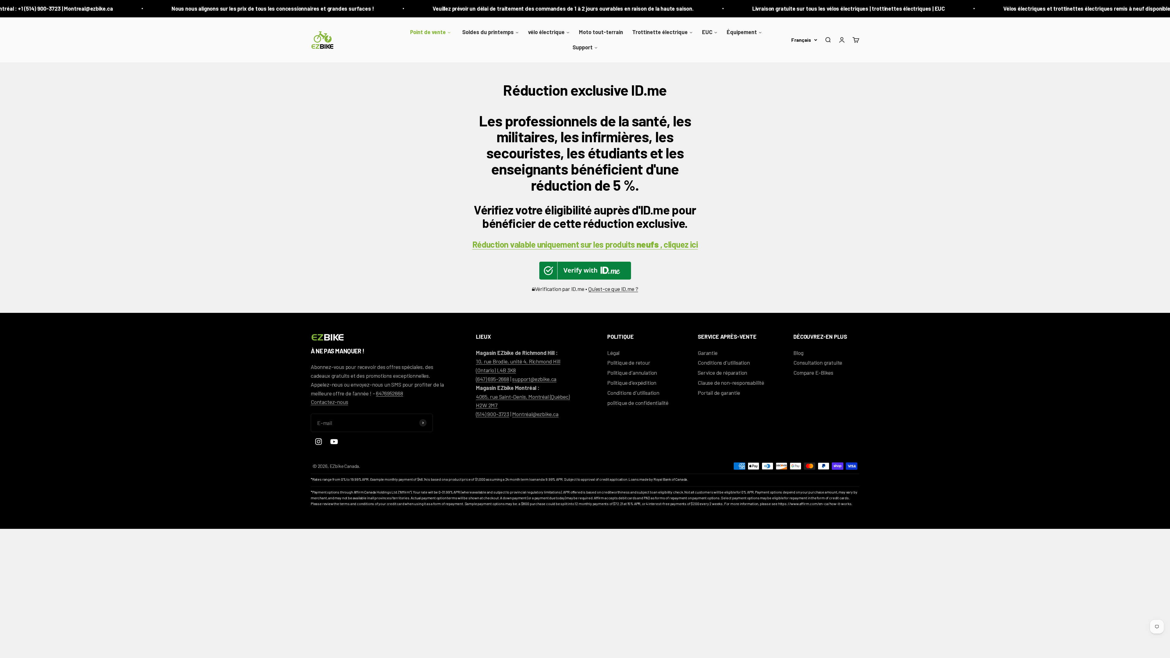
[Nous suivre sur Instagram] (318, 441)
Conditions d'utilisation (633, 392)
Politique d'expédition (631, 382)
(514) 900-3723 (492, 414)
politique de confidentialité (637, 402)
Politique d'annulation (632, 372)
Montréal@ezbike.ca (535, 414)
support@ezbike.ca (534, 379)
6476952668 (389, 393)
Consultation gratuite (817, 362)
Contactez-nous (329, 401)
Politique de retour (628, 362)
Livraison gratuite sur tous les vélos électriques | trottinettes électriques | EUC (801, 8)
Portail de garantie (719, 392)
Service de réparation (722, 372)
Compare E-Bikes (813, 372)
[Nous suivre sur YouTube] (334, 441)
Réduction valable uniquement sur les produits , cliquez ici (585, 244)
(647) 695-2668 (492, 379)
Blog (798, 352)
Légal (613, 352)
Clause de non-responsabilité (731, 382)
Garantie (708, 352)
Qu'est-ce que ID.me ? (613, 288)
